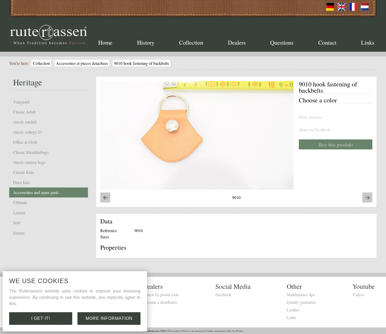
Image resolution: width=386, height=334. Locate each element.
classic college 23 (27, 132)
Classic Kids (23, 172)
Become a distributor (160, 302)
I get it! (40, 318)
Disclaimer (174, 331)
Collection (191, 42)
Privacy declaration (193, 331)
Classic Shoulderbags (31, 152)
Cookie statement (215, 331)
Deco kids (21, 182)
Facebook (223, 294)
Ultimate (20, 202)
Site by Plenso (235, 331)
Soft (16, 222)
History (145, 42)
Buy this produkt (336, 144)
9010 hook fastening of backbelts (141, 63)
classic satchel (24, 121)
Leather (293, 309)
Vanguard (21, 102)
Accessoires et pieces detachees (82, 63)
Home (105, 42)
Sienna (18, 233)
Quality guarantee (301, 302)
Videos (358, 294)
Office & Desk (25, 142)
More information (109, 318)
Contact (327, 42)
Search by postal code (161, 294)
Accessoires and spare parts (36, 192)
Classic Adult (24, 111)
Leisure (19, 212)
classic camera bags (29, 162)
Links (367, 42)
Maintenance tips (301, 294)
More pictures (310, 117)
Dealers (237, 42)
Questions (282, 42)
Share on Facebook (315, 130)
